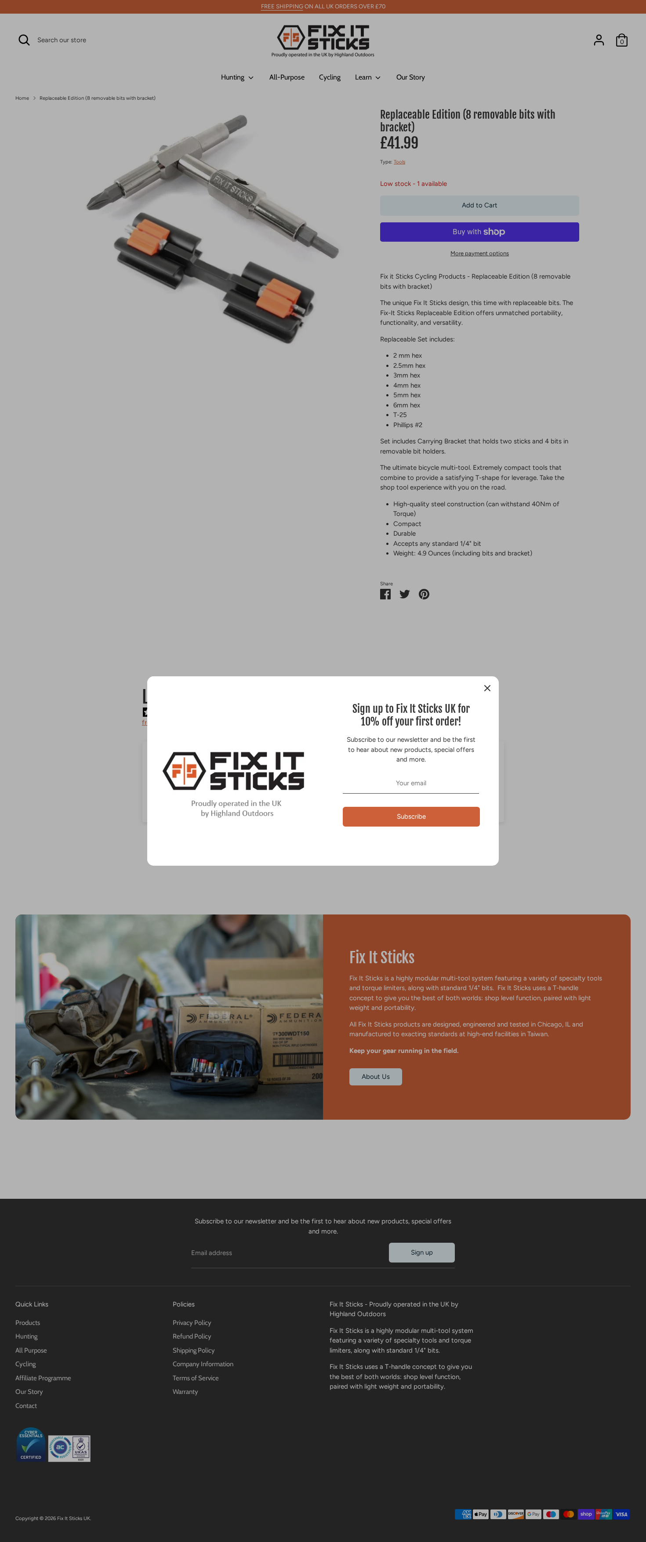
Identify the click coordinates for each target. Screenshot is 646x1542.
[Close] (487, 687)
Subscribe (411, 816)
